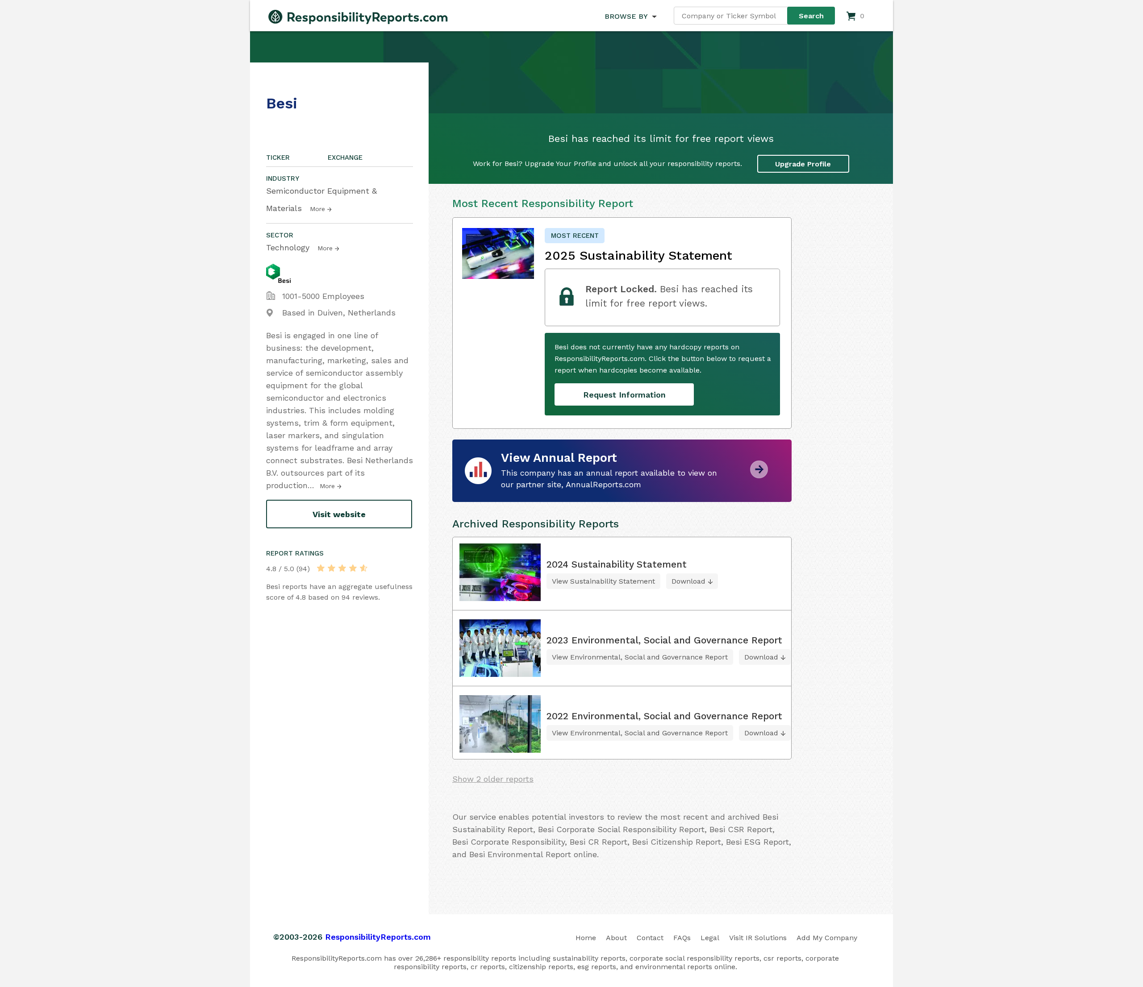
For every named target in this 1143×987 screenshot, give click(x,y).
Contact (650, 937)
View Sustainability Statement (603, 581)
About (616, 937)
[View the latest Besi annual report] (759, 475)
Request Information (624, 394)
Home (586, 937)
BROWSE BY (626, 16)
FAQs (682, 937)
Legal (710, 937)
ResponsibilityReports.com (378, 936)
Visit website (339, 514)
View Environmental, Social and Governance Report (640, 657)
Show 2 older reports (493, 779)
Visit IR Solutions (758, 937)
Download (688, 581)
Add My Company (827, 937)
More (317, 208)
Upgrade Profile (803, 164)
